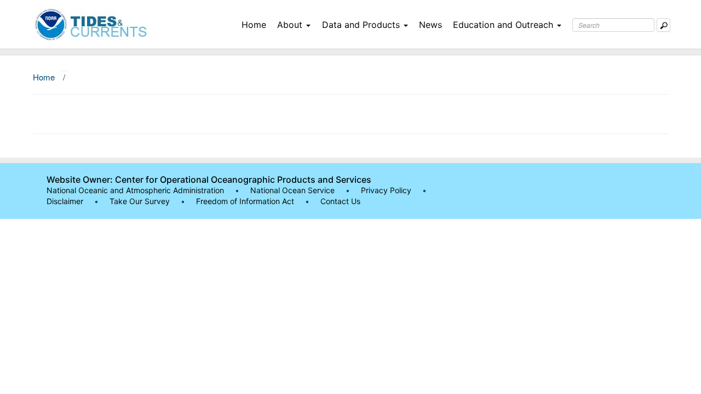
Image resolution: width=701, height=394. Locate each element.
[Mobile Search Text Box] (663, 25)
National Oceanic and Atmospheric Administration (135, 190)
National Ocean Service (292, 190)
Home (254, 24)
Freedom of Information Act (245, 201)
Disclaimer (65, 201)
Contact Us (340, 201)
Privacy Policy (386, 190)
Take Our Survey (141, 201)
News (430, 24)
